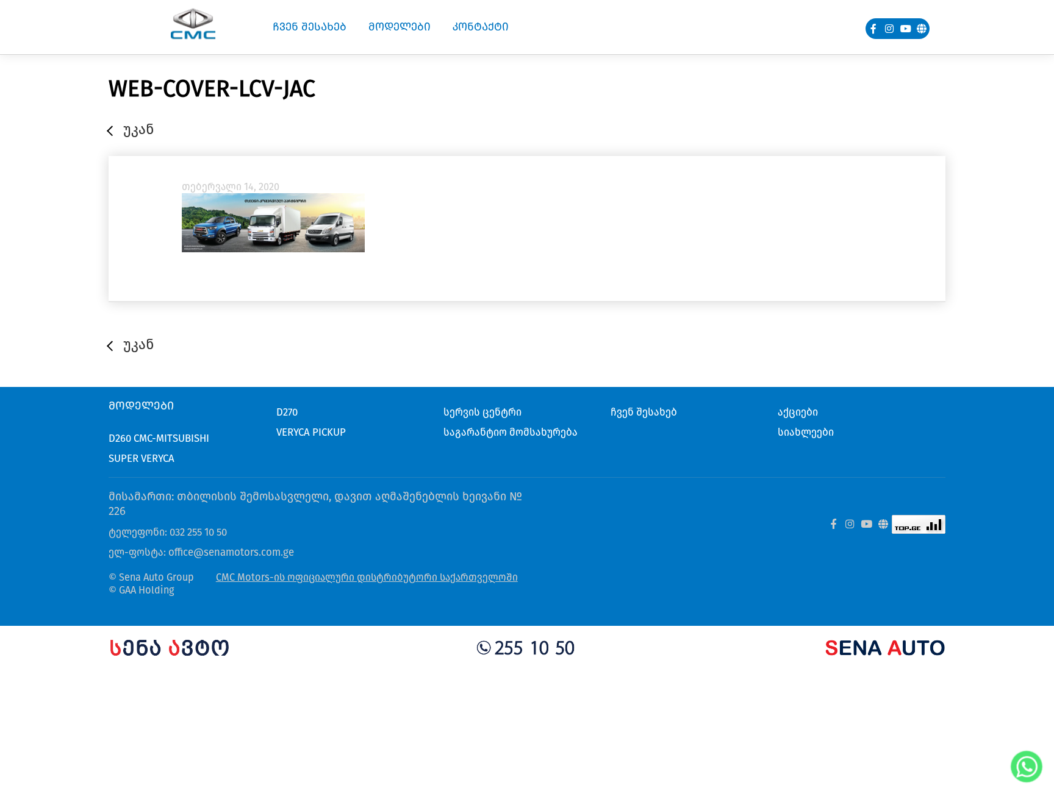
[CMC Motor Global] (883, 524)
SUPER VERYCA (141, 458)
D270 (287, 412)
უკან (138, 129)
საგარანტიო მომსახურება (510, 432)
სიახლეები (806, 432)
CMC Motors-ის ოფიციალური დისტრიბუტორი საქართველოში (367, 577)
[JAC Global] (921, 28)
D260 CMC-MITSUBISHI (159, 438)
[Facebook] (873, 28)
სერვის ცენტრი (482, 412)
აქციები (798, 412)
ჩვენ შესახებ (644, 412)
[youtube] (905, 28)
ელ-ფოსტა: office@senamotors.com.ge (201, 552)
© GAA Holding (141, 590)
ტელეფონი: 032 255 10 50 (168, 532)
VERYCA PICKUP (311, 432)
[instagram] (890, 28)
